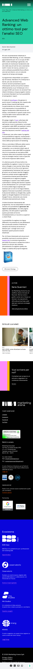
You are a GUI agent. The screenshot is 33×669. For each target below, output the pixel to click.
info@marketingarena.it (12, 459)
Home (3, 10)
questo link (6, 240)
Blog (7, 10)
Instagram (5, 417)
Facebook (5, 420)
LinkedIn (4, 415)
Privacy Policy (7, 657)
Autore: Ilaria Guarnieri (8, 47)
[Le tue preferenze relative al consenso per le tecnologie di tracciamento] (30, 666)
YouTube (4, 422)
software (14, 100)
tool (16, 120)
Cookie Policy (7, 659)
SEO (10, 10)
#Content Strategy (10, 269)
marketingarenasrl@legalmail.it (14, 461)
